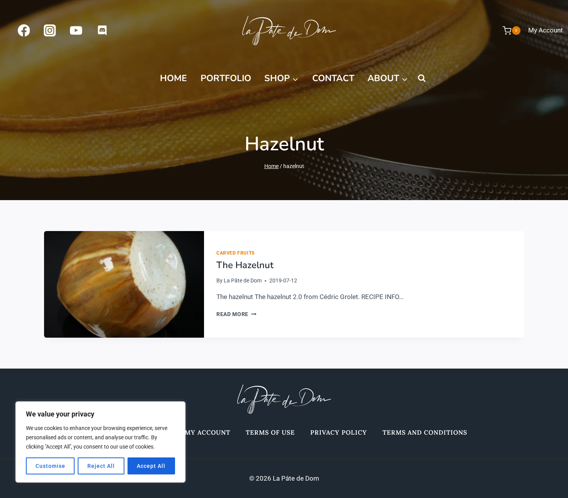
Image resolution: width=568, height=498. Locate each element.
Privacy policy (338, 432)
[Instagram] (50, 30)
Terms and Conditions (425, 432)
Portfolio (226, 78)
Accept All (151, 466)
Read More (236, 314)
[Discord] (102, 30)
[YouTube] (76, 30)
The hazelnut (245, 265)
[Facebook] (24, 30)
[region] (100, 442)
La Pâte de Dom (243, 280)
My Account (545, 30)
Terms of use (270, 432)
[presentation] (124, 284)
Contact (333, 78)
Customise (50, 466)
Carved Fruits (235, 253)
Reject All (101, 466)
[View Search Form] (422, 78)
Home (173, 78)
